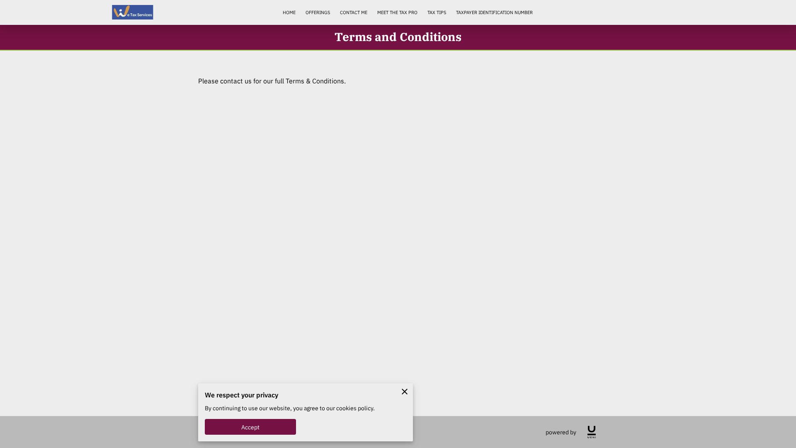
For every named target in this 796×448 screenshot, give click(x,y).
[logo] (591, 432)
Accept (250, 427)
